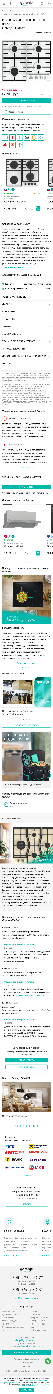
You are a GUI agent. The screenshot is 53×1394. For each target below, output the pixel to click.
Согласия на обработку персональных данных (33, 1385)
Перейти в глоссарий (26, 663)
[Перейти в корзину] (49, 3)
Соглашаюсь (26, 1390)
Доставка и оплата (10, 1314)
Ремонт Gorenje (38, 1324)
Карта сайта (27, 1366)
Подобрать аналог (26, 101)
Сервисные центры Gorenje (14, 1327)
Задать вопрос (26, 1060)
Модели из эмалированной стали (29, 995)
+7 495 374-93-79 (26, 1278)
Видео (34, 1327)
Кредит (5, 1324)
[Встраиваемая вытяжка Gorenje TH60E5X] (22, 519)
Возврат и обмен (38, 1321)
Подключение (8, 1318)
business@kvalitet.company (26, 1346)
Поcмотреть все (26, 1067)
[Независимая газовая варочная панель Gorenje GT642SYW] (22, 172)
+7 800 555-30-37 (26, 1290)
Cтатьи (34, 1311)
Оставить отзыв (26, 487)
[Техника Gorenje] (26, 3)
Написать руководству (26, 1352)
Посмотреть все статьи (26, 725)
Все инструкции (15, 112)
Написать (26, 1204)
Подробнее (26, 1176)
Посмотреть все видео (27, 1126)
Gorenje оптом (8, 1311)
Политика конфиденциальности (26, 1359)
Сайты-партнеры (38, 1330)
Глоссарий (35, 1314)
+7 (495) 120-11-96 (27, 1195)
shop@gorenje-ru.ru (26, 1340)
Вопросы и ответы (39, 1318)
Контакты (6, 1330)
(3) (39, 193)
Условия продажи (10, 1321)
